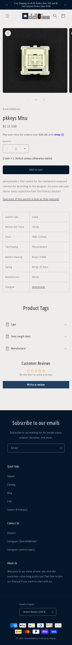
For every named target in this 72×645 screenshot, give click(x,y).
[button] (7, 16)
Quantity (7, 141)
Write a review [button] (36, 385)
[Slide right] (44, 100)
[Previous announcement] (7, 5)
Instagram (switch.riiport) (21, 549)
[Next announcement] (65, 5)
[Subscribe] (60, 448)
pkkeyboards (38, 287)
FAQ (9, 501)
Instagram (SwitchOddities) (22, 541)
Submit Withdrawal (17, 509)
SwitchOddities (31, 638)
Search (11, 476)
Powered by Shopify (47, 638)
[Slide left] (28, 100)
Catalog (11, 484)
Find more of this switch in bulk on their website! (31, 199)
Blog (9, 493)
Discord (11, 533)
